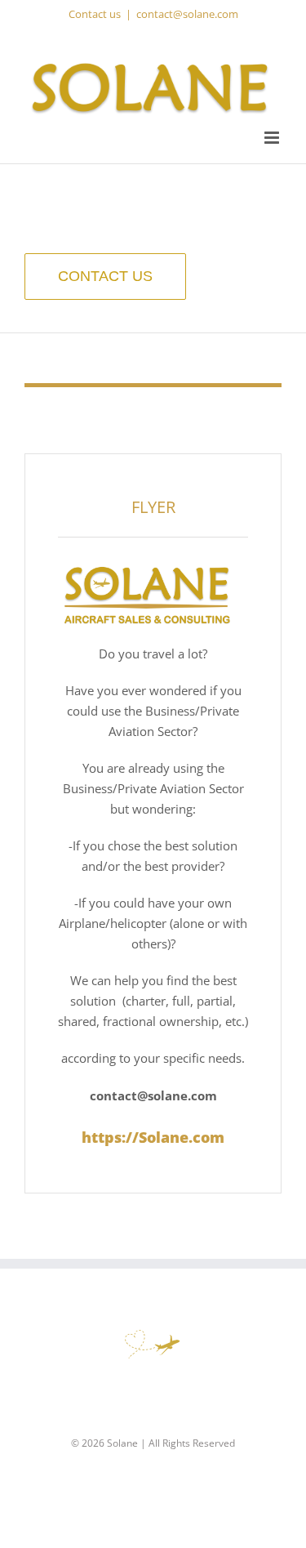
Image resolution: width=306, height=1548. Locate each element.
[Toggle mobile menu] (273, 137)
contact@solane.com (187, 14)
